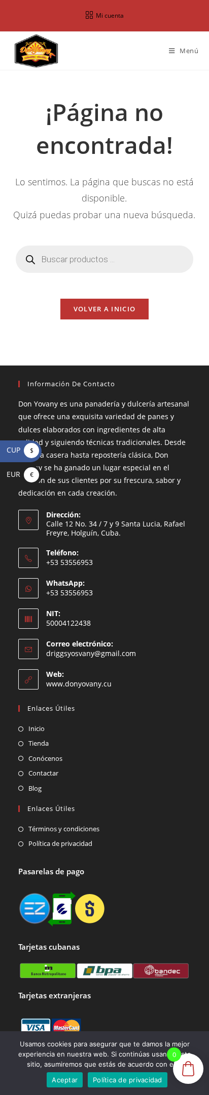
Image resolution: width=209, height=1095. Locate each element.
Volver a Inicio (105, 308)
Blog (35, 788)
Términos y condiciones (63, 828)
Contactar (43, 773)
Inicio (36, 728)
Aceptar (65, 1080)
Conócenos (45, 758)
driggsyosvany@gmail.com (91, 653)
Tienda (38, 743)
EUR (20, 474)
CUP (20, 450)
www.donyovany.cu (79, 683)
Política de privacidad (60, 843)
